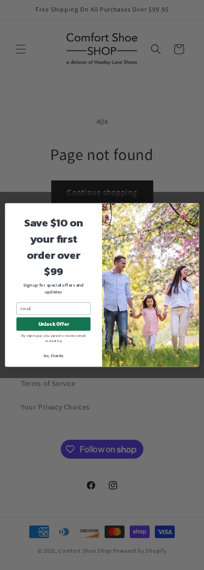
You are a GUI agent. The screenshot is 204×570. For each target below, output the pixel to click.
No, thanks (53, 356)
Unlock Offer (53, 324)
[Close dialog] (192, 209)
